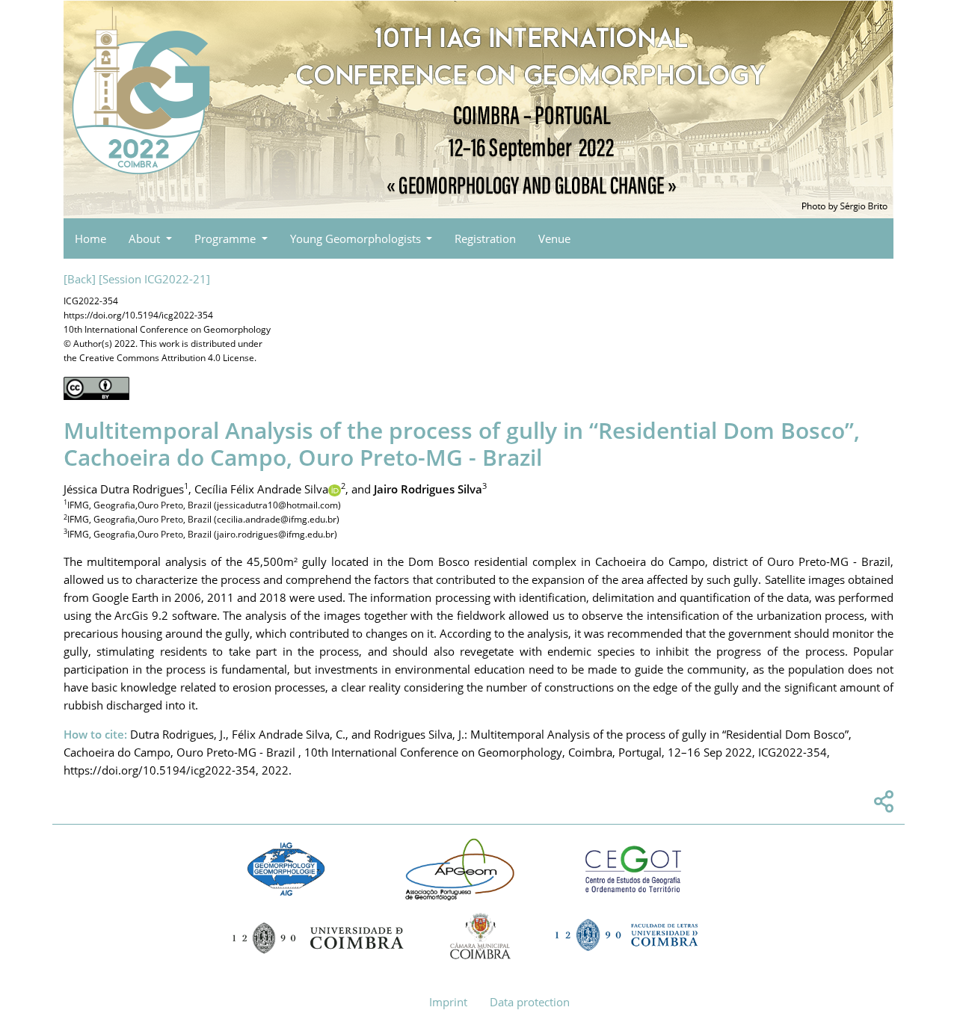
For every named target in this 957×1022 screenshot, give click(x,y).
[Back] (80, 278)
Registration (485, 238)
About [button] (146, 238)
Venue (554, 238)
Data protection (530, 1001)
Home (90, 238)
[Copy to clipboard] (881, 805)
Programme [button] (226, 238)
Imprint (448, 1001)
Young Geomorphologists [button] (357, 238)
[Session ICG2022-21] (154, 278)
